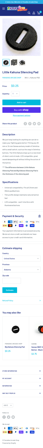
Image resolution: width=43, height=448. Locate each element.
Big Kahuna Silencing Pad (15, 347)
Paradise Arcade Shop (11, 78)
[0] (38, 13)
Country (5, 253)
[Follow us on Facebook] (4, 417)
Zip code (5, 275)
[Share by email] (39, 123)
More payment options (21, 115)
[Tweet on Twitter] (34, 123)
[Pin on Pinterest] (30, 123)
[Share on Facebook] (25, 123)
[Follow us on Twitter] (8, 417)
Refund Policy (7, 300)
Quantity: (6, 94)
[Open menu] (3, 9)
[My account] (34, 13)
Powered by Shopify (9, 443)
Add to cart (21, 102)
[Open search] (29, 13)
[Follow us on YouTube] (13, 417)
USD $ (6, 405)
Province (5, 264)
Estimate (9, 290)
